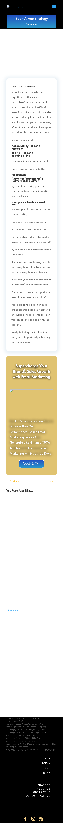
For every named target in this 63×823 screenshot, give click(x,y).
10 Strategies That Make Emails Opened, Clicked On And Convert (30, 505)
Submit (48, 712)
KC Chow (18, 510)
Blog (46, 773)
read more (17, 527)
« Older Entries (12, 610)
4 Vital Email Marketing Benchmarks (28, 542)
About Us (43, 788)
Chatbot (43, 785)
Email (46, 763)
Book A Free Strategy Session (31, 21)
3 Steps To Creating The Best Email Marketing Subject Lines (27, 579)
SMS (47, 768)
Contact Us (41, 792)
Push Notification (37, 795)
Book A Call (31, 463)
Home (46, 757)
